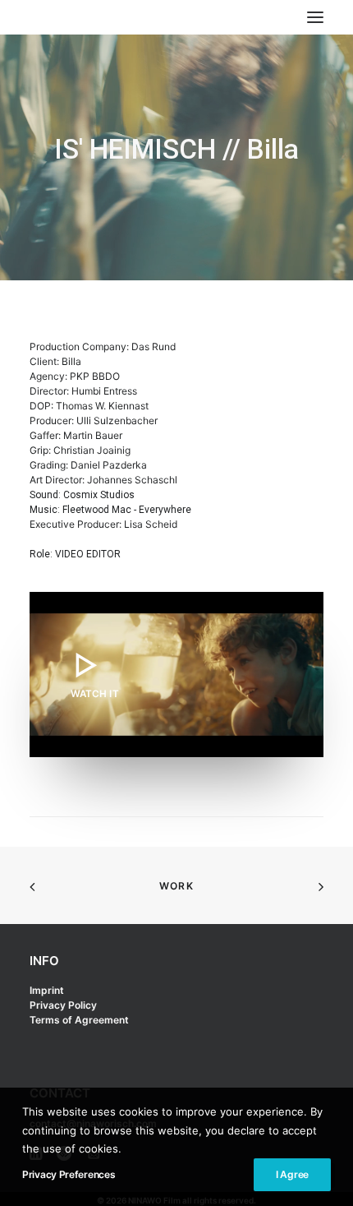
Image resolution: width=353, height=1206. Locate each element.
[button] (176, 674)
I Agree (292, 1174)
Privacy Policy (63, 1005)
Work (176, 886)
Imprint (47, 990)
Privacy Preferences (68, 1174)
